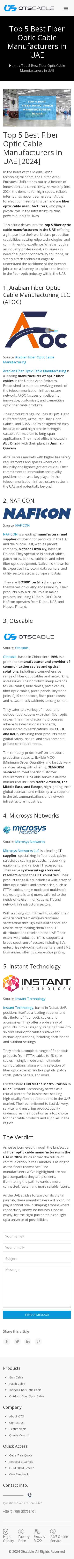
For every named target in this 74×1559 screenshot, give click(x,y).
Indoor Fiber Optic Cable (25, 1390)
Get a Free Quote (20, 1455)
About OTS (16, 1416)
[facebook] (6, 1341)
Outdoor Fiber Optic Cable (26, 1396)
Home (13, 65)
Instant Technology (30, 998)
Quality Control (19, 1435)
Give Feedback (19, 1474)
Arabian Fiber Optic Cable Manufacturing (34, 371)
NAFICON (22, 525)
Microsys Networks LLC (21, 850)
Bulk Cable (16, 1377)
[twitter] (17, 1341)
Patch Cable (17, 1384)
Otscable (22, 648)
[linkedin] (27, 1341)
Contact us (16, 1423)
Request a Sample (21, 1462)
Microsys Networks (30, 842)
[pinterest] (38, 1341)
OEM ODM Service (21, 1468)
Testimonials (17, 1429)
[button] (66, 8)
